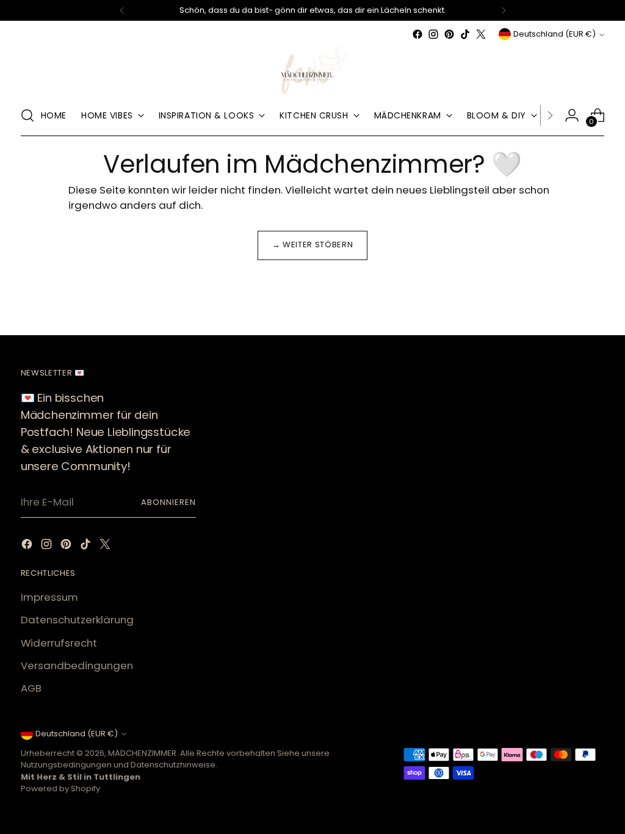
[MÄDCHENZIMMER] (312, 69)
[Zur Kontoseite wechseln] (572, 115)
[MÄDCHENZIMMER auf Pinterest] (449, 34)
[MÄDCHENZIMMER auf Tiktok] (465, 34)
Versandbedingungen (77, 665)
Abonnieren (168, 502)
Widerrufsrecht (59, 643)
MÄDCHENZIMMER (142, 753)
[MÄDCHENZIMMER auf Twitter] (480, 34)
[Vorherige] (122, 10)
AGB (31, 688)
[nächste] (503, 10)
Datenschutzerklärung (77, 619)
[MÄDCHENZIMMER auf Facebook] (417, 34)
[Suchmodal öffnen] (27, 115)
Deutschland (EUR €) (554, 34)
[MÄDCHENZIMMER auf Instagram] (433, 34)
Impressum (49, 597)
